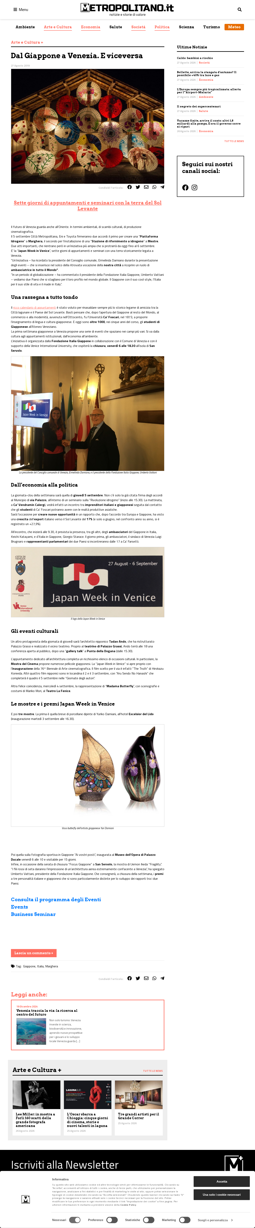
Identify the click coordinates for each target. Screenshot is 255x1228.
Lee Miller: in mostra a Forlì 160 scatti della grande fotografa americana (35, 1120)
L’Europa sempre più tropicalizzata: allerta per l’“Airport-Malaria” (209, 91)
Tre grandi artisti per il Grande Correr (138, 1116)
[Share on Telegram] (162, 187)
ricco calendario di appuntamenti (34, 307)
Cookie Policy (128, 1205)
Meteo (234, 27)
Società (138, 27)
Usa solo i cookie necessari (222, 1194)
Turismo (211, 27)
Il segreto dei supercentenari (199, 106)
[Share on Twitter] (138, 187)
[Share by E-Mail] (146, 187)
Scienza (186, 27)
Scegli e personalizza (213, 1220)
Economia (90, 27)
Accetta (222, 1181)
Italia (40, 966)
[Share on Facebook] (129, 187)
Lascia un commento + (33, 953)
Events (19, 907)
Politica (162, 27)
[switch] (112, 1220)
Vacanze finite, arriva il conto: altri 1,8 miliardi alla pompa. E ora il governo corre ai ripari (209, 123)
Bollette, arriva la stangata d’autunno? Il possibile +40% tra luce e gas (206, 74)
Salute (115, 27)
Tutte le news (234, 141)
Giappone (29, 966)
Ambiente (25, 27)
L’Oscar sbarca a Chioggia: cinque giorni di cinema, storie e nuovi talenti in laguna (87, 1120)
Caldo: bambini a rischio (195, 58)
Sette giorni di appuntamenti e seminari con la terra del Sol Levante (88, 205)
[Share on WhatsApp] (154, 187)
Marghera (51, 966)
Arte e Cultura (58, 27)
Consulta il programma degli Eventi (56, 899)
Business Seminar (33, 914)
